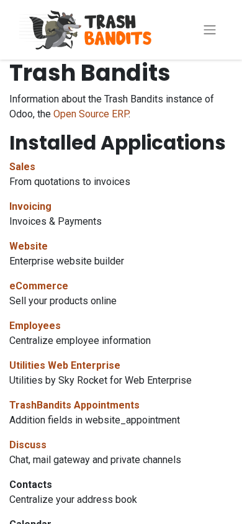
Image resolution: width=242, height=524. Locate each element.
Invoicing (30, 206)
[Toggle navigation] (210, 30)
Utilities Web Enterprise (64, 365)
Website (28, 246)
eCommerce (38, 286)
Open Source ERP (90, 114)
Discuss (28, 445)
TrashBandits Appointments (74, 405)
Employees (35, 326)
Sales (22, 167)
